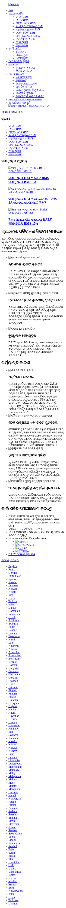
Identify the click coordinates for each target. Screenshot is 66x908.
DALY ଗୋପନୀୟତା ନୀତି (21, 554)
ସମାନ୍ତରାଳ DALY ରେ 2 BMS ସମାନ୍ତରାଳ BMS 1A (28, 180)
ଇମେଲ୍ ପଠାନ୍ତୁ (10, 560)
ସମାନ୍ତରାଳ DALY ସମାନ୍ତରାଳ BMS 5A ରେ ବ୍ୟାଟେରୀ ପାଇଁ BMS (32, 200)
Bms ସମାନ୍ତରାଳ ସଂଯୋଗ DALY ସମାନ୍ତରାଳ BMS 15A (30, 221)
